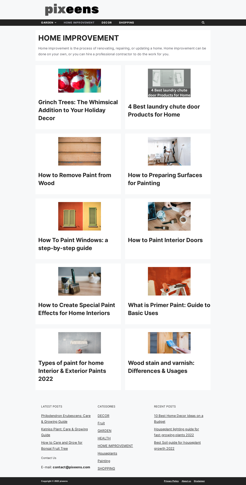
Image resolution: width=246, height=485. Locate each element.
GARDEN (47, 22)
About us (186, 481)
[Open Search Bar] (203, 22)
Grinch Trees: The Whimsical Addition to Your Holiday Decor (78, 110)
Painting (104, 461)
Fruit (101, 423)
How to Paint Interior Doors (165, 240)
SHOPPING (126, 22)
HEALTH (104, 438)
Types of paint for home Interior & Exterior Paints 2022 (72, 370)
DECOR (107, 22)
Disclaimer (199, 481)
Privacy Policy (171, 481)
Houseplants (107, 453)
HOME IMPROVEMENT (79, 22)
